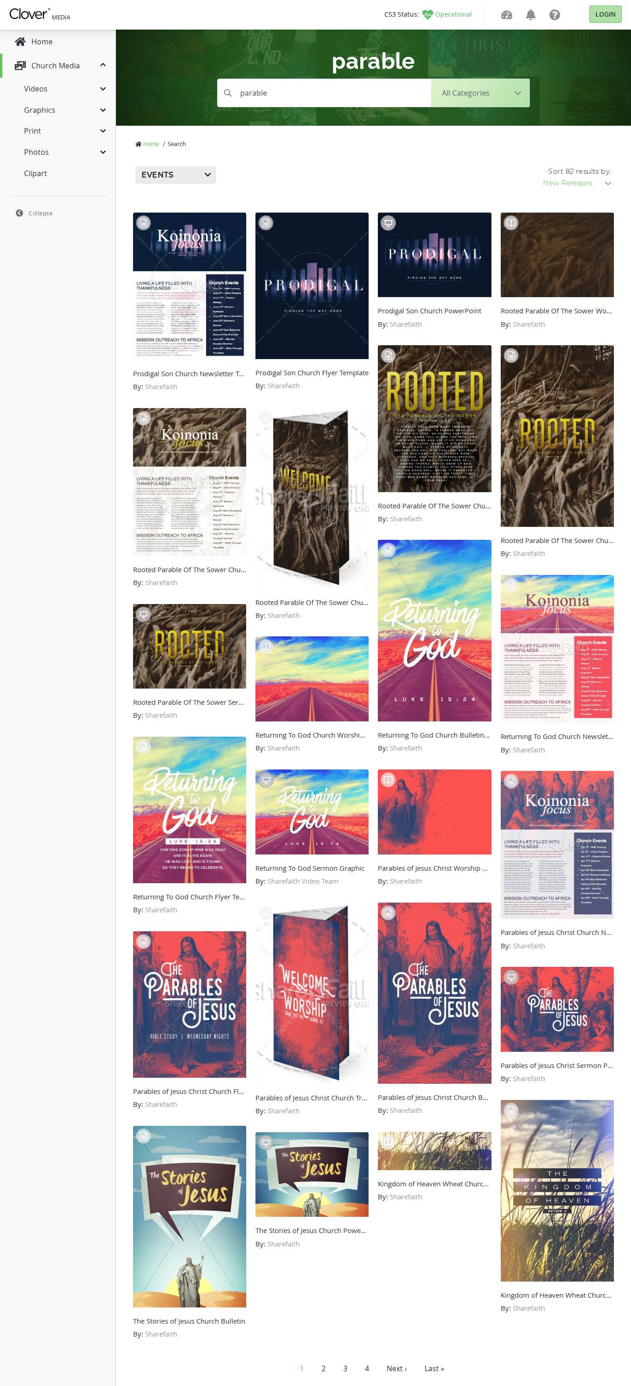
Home (151, 143)
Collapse (41, 213)
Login (605, 14)
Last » (434, 1368)
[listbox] (578, 183)
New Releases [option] (567, 183)
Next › (397, 1368)
